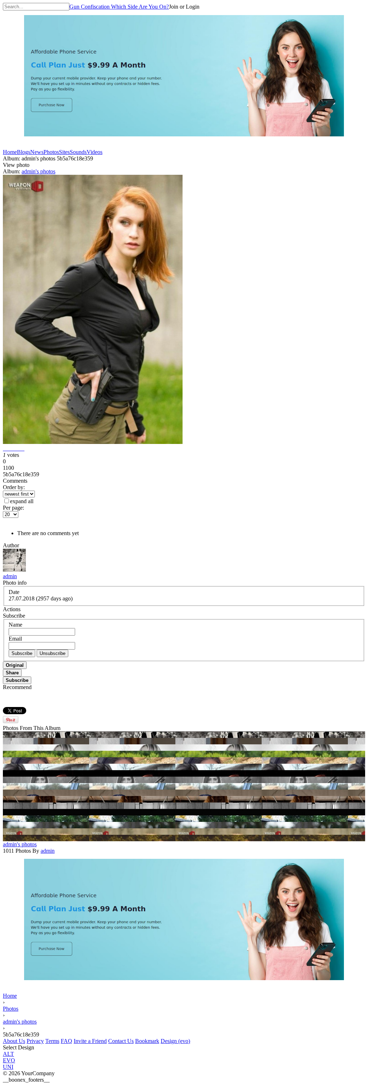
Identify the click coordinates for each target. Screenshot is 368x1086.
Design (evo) (175, 1041)
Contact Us (121, 1041)
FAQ (66, 1041)
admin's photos (38, 171)
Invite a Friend (90, 1041)
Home (10, 996)
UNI (8, 1067)
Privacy (35, 1041)
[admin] (14, 570)
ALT (8, 1054)
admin (10, 576)
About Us (14, 1041)
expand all (21, 501)
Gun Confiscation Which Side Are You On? (119, 7)
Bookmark (147, 1041)
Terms (52, 1041)
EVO (9, 1060)
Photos (10, 1009)
